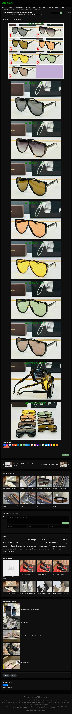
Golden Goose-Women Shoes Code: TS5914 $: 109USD (27, 594)
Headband (53, 700)
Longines (35, 546)
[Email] (24, 445)
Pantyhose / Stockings (26, 702)
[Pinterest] (13, 445)
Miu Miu (58, 546)
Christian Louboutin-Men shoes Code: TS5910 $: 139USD (27, 573)
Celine (10, 543)
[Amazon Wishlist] (54, 445)
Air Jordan (9, 539)
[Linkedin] (29, 445)
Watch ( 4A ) (45, 697)
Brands (28, 7)
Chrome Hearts (36, 543)
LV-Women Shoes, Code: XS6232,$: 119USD (30, 635)
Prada (34, 549)
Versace (59, 549)
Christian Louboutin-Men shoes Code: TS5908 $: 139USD (61, 573)
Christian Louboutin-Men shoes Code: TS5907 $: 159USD (10, 594)
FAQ (39, 7)
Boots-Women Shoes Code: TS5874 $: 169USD (44, 594)
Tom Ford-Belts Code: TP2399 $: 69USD (44, 489)
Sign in (69, 12)
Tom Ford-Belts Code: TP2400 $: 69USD (60, 489)
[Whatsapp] (21, 445)
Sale (33, 7)
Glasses (44, 700)
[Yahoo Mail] (37, 445)
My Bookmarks (52, 707)
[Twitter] (10, 445)
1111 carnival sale (12, 707)
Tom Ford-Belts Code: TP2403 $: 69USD (44, 505)
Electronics (40, 700)
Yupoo (6, 675)
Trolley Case (63, 702)
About (63, 7)
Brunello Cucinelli (57, 539)
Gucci (12, 545)
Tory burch (43, 549)
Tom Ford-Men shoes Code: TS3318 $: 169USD (10, 489)
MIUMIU (64, 546)
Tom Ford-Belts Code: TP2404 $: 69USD (60, 505)
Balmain (38, 539)
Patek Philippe (28, 549)
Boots (43, 540)
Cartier (5, 543)
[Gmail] (35, 445)
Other (24, 549)
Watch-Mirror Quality (37, 704)
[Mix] (32, 445)
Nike (16, 549)
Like (44, 7)
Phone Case (44, 702)
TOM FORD (6, 447)
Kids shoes (10, 702)
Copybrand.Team (22, 14)
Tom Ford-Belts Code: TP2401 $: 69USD (10, 505)
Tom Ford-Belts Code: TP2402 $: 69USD (27, 505)
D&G (46, 543)
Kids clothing (4, 702)
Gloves (48, 700)
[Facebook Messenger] (48, 445)
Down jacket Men (25, 700)
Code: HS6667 (24, 622)
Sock (52, 702)
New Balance (11, 549)
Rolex (39, 549)
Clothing (19, 700)
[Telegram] (26, 445)
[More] (56, 445)
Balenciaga (32, 540)
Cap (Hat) (14, 700)
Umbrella (68, 702)
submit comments (65, 523)
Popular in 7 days (37, 707)
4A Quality (9, 7)
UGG (48, 549)
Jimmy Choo (25, 546)
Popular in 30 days (45, 707)
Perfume (33, 702)
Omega (20, 549)
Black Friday (19, 707)
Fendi (54, 543)
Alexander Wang (24, 539)
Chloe (21, 543)
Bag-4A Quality (31, 697)
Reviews (50, 7)
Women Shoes (45, 704)
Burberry (64, 540)
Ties (59, 702)
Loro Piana (40, 546)
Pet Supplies (38, 702)
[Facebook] (4, 445)
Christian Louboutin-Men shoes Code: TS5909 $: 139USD (44, 573)
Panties (20, 702)
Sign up (64, 12)
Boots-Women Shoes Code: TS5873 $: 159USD (61, 594)
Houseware (58, 700)
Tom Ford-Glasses (36, 14)
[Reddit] (15, 445)
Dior (49, 542)
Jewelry (62, 700)
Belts (11, 700)
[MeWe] (18, 445)
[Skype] (46, 445)
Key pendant (67, 700)
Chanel (16, 542)
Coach (42, 543)
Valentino (53, 549)
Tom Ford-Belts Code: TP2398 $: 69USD (27, 489)
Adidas (4, 540)
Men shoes (15, 702)
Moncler (5, 549)
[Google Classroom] (51, 445)
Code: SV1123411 (24, 649)
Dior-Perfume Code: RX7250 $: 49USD (29, 609)
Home (2, 7)
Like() (65, 455)
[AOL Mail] (40, 445)
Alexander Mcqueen (17, 539)
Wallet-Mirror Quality (28, 704)
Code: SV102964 (24, 662)
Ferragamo (59, 543)
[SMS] (43, 445)
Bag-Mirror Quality (5, 700)
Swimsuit (55, 702)
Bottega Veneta (50, 540)
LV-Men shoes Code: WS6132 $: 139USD (10, 577)
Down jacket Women (33, 700)
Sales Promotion (26, 707)
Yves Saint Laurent (9, 551)
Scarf (49, 702)
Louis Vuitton (49, 545)
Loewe (31, 546)
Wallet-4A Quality (38, 697)
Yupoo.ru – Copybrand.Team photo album (37, 710)
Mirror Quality (19, 7)
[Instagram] (7, 445)
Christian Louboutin (27, 543)
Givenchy (65, 543)
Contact (57, 7)
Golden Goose (6, 546)
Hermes (19, 546)
